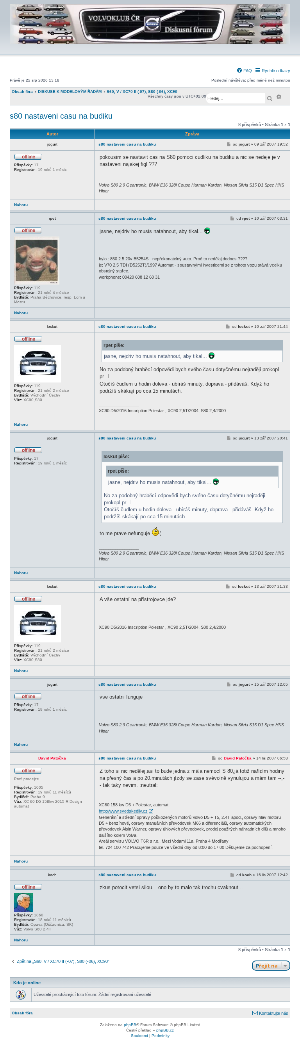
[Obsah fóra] (150, 49)
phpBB (130, 1025)
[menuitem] (244, 70)
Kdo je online (27, 982)
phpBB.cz (165, 1030)
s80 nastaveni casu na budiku (61, 116)
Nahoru (21, 205)
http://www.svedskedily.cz (123, 811)
